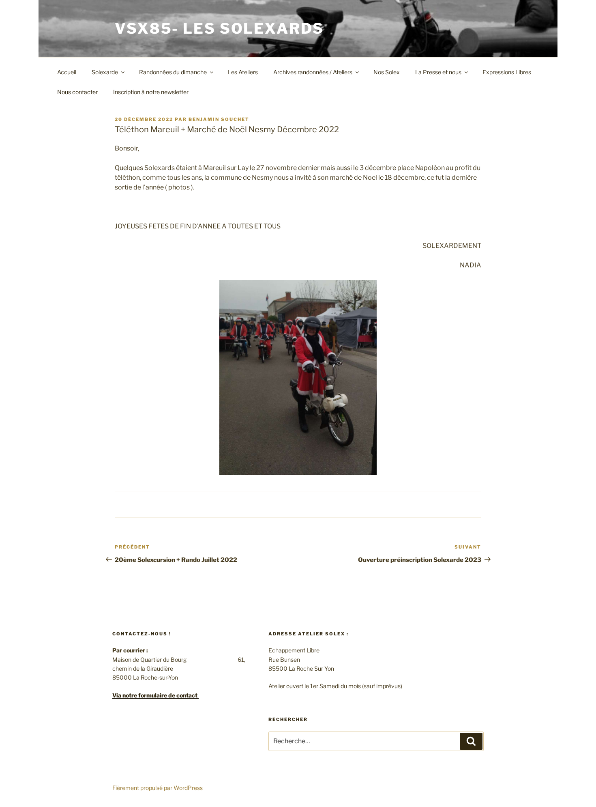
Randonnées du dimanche (173, 72)
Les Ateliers (243, 72)
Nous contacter (77, 91)
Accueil (66, 72)
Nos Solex (386, 72)
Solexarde (105, 72)
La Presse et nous (438, 72)
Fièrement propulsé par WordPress (157, 787)
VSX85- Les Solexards (219, 28)
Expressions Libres (506, 72)
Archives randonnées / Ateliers (312, 72)
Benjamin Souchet (219, 119)
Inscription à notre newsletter (151, 91)
